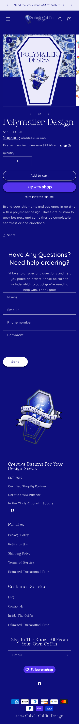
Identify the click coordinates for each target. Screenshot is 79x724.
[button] (8, 19)
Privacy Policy (18, 535)
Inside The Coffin (20, 616)
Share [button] (11, 235)
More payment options (39, 197)
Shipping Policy (19, 554)
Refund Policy (18, 545)
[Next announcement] (71, 5)
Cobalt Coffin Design (44, 716)
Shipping (11, 137)
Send (15, 362)
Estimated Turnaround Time (28, 572)
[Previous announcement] (7, 5)
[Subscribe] (66, 655)
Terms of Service (21, 563)
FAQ (11, 598)
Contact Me (15, 607)
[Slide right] (48, 114)
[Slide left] (30, 114)
